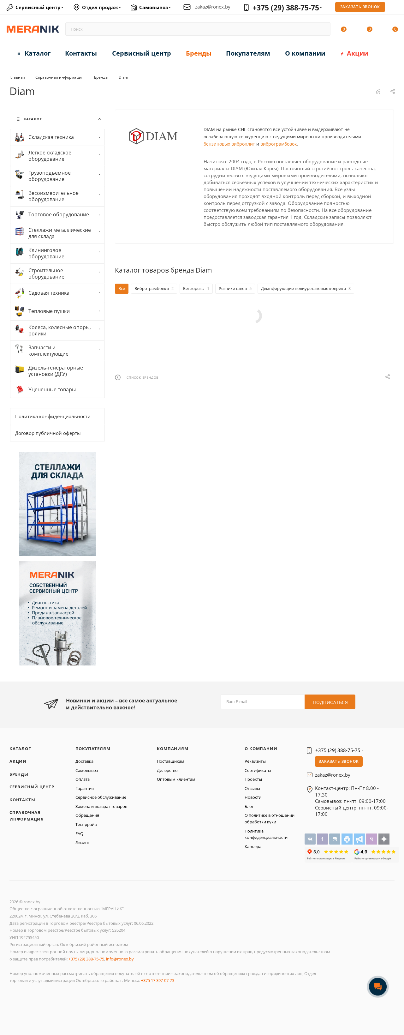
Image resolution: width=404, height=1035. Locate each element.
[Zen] (383, 838)
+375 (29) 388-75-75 (285, 7)
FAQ (79, 833)
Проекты (253, 779)
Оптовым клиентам (176, 779)
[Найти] (322, 29)
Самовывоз (86, 770)
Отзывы (252, 788)
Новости (253, 797)
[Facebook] (323, 838)
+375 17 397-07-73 (157, 980)
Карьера (253, 846)
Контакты (22, 800)
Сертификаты (258, 770)
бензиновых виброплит (229, 144)
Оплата (82, 779)
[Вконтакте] (311, 838)
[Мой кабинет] (395, 8)
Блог (249, 806)
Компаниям (172, 748)
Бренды (18, 774)
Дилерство (167, 770)
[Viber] (372, 838)
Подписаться (330, 702)
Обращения (87, 815)
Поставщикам (170, 761)
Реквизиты (255, 761)
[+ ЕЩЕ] (385, 52)
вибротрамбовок (278, 144)
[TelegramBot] (348, 838)
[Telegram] (360, 838)
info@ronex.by (120, 959)
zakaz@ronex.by (212, 6)
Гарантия (84, 788)
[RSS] (378, 91)
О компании (261, 748)
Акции (18, 761)
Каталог (20, 748)
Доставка (84, 761)
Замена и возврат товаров (101, 806)
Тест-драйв (86, 824)
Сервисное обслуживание (100, 797)
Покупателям (92, 748)
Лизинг (82, 842)
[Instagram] (335, 838)
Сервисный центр (31, 787)
